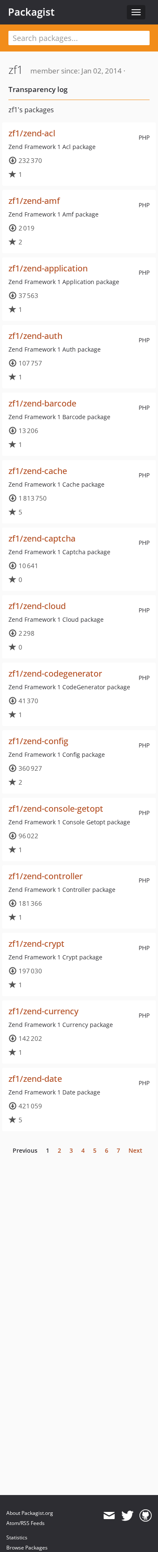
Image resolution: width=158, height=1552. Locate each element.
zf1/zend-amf (34, 200)
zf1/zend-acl (31, 133)
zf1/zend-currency (43, 1011)
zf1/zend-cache (37, 471)
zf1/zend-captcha (41, 538)
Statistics (16, 1537)
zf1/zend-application (48, 268)
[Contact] (109, 1515)
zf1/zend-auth (35, 335)
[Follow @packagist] (127, 1515)
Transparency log (37, 89)
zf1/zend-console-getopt (55, 808)
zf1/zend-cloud (37, 606)
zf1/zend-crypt (36, 943)
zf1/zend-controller (45, 876)
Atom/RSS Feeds (25, 1523)
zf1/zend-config (38, 741)
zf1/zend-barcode (42, 403)
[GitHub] (145, 1515)
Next (135, 1150)
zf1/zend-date (35, 1078)
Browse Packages (27, 1547)
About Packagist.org (29, 1513)
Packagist (31, 12)
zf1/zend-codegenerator (55, 673)
